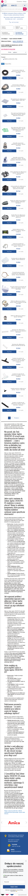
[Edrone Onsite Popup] (14, 448)
